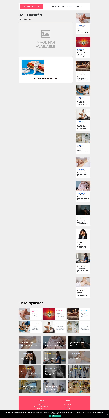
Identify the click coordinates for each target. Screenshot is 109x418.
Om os (64, 6)
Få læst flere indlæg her (45, 78)
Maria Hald (79, 50)
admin (31, 19)
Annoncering (56, 6)
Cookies (69, 6)
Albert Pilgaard (80, 98)
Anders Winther (81, 74)
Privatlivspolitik (56, 415)
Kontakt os (78, 6)
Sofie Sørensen (81, 26)
